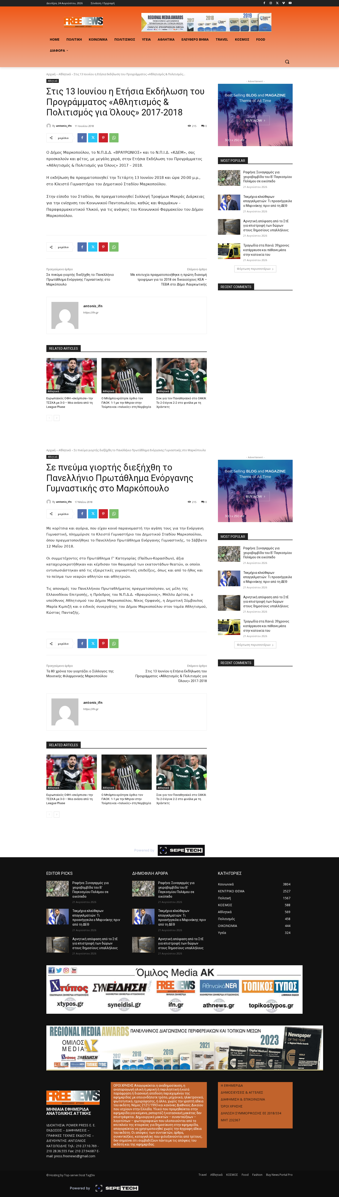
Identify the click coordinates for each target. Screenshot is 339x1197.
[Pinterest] (103, 137)
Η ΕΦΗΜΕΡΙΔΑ (232, 1085)
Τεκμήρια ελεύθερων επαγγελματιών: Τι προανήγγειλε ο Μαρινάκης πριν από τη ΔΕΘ (267, 201)
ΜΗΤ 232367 (230, 1120)
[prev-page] (49, 418)
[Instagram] (271, 3)
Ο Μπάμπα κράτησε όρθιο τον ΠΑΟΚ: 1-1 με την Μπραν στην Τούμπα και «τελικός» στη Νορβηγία (126, 402)
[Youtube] (290, 3)
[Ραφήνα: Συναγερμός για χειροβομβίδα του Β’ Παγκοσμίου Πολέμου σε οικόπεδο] (229, 178)
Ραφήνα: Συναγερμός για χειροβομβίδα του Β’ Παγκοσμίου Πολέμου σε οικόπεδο (267, 176)
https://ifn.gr (90, 312)
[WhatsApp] (114, 137)
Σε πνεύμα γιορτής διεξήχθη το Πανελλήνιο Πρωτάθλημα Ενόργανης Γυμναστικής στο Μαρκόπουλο (80, 279)
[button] (287, 61)
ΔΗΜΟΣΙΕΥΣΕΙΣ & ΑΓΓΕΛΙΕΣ (242, 1092)
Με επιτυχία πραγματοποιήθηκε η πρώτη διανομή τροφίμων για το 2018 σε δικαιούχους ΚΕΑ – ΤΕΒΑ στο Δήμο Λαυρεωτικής (169, 279)
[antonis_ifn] (49, 125)
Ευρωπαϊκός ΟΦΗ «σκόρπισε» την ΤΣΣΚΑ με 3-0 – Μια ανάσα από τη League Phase (69, 402)
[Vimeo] (283, 3)
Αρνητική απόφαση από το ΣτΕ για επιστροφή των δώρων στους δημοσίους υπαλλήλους (266, 225)
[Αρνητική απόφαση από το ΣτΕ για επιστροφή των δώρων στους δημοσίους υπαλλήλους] (229, 227)
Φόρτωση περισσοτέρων (254, 269)
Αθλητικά (65, 74)
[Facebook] (264, 3)
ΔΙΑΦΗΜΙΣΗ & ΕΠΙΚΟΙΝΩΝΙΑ (243, 1099)
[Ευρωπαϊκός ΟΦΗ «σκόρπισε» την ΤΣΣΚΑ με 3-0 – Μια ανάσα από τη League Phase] (71, 375)
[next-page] (56, 418)
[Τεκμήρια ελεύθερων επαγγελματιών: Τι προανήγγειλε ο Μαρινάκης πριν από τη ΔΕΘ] (229, 202)
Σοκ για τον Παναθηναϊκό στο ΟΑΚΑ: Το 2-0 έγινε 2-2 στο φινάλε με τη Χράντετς (181, 402)
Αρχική (51, 74)
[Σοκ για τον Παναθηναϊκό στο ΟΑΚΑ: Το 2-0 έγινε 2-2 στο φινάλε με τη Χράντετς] (181, 375)
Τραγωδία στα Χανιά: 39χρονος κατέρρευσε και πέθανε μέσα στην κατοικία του (266, 250)
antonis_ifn (64, 125)
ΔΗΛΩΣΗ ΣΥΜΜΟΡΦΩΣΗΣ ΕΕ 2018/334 (251, 1113)
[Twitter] (277, 3)
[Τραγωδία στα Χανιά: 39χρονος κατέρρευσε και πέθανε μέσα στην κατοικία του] (229, 251)
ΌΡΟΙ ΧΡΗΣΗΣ (232, 1106)
